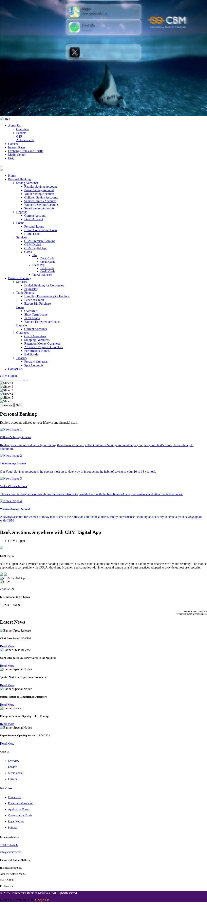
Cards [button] (28, 252)
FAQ (11, 158)
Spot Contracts (33, 365)
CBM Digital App (35, 248)
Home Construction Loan (40, 230)
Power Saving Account (39, 190)
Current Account (34, 215)
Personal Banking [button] (19, 179)
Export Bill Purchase (37, 303)
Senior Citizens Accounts (40, 201)
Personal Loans (34, 226)
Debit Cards (47, 258)
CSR (19, 136)
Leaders (21, 133)
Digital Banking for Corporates (44, 285)
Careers (13, 143)
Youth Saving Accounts (39, 193)
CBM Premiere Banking (39, 241)
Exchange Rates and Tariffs (25, 151)
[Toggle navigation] (1, 166)
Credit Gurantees (35, 336)
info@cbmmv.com (10, 852)
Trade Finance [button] (25, 292)
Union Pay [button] (38, 264)
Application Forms (19, 809)
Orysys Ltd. (42, 900)
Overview (22, 129)
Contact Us (15, 369)
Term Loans (32, 318)
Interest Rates (16, 147)
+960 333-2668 (9, 845)
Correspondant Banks (20, 815)
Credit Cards (47, 261)
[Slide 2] (5, 380)
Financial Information (20, 803)
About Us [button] (14, 125)
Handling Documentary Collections (47, 296)
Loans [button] (20, 223)
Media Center (16, 154)
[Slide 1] (1, 380)
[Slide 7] (25, 380)
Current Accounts (35, 329)
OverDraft (30, 310)
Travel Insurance (42, 274)
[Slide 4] (13, 380)
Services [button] (21, 237)
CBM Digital (32, 244)
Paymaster (30, 289)
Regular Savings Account (40, 186)
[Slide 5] (17, 380)
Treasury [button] (21, 358)
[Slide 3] (9, 380)
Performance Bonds (37, 350)
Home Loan (32, 233)
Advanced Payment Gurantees (43, 347)
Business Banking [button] (19, 278)
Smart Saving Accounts (39, 208)
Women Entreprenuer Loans (42, 321)
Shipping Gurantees (37, 340)
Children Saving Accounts (41, 197)
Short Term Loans (35, 314)
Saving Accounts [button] (27, 183)
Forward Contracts (36, 361)
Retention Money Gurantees (42, 343)
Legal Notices (16, 821)
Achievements (25, 140)
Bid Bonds (31, 354)
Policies (12, 827)
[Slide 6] (21, 380)
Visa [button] (34, 255)
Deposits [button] (21, 212)
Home (12, 175)
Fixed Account (33, 219)
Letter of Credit (34, 300)
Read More (7, 646)
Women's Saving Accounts (41, 204)
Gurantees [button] (22, 332)
